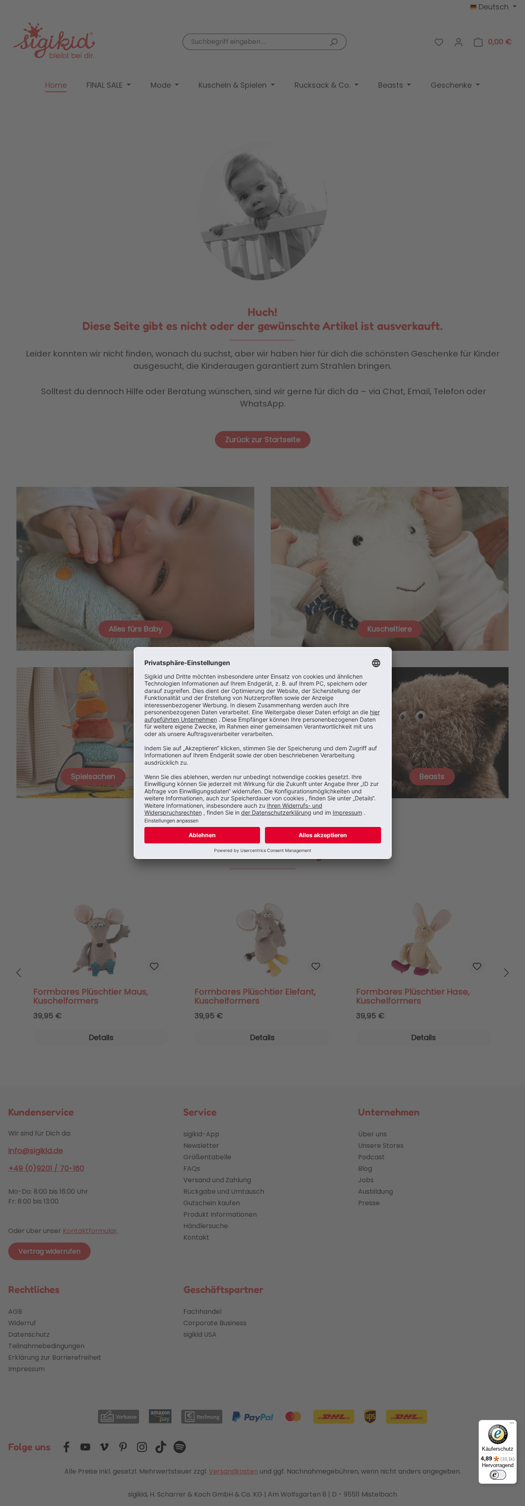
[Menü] (512, 1425)
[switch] (498, 1475)
